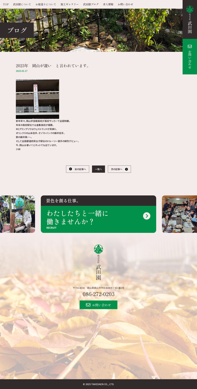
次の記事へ (116, 169)
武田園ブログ (91, 4)
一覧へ (98, 169)
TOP (6, 4)
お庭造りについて (45, 4)
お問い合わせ (189, 59)
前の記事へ (80, 169)
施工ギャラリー (70, 4)
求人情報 (108, 4)
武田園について (22, 4)
